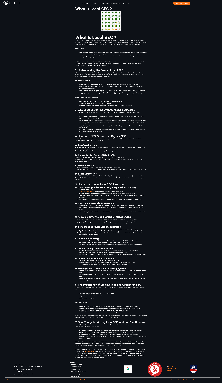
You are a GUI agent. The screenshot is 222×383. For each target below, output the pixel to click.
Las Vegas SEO (89, 351)
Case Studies (117, 3)
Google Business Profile (86, 191)
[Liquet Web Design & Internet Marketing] (193, 371)
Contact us (126, 3)
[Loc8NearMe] (193, 367)
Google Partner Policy (81, 379)
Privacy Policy (6, 379)
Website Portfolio (106, 3)
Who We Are (95, 3)
